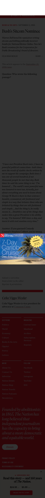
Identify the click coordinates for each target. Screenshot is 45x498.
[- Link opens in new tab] (22, 249)
